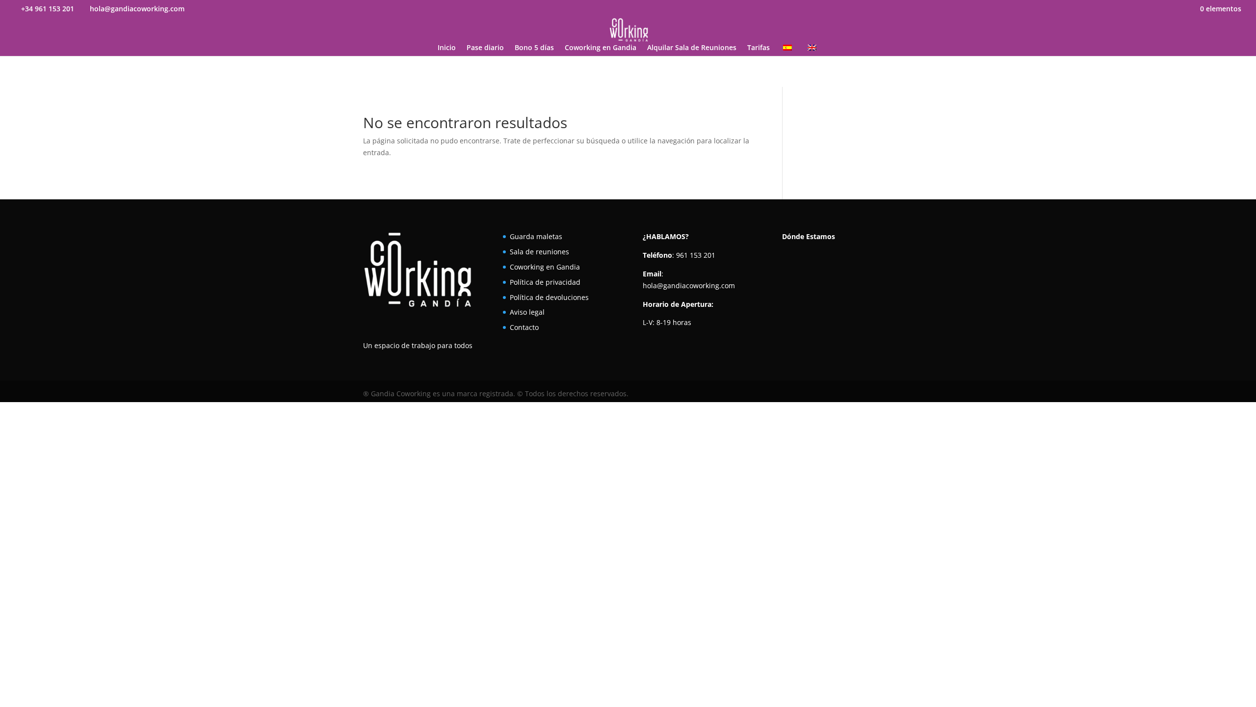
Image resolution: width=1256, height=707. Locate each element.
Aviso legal (527, 312)
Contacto (524, 327)
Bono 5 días (534, 48)
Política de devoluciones (549, 297)
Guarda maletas (536, 236)
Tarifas (758, 48)
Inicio (447, 48)
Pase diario (485, 48)
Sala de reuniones (539, 251)
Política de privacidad (545, 282)
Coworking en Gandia (600, 48)
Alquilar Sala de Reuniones (691, 48)
